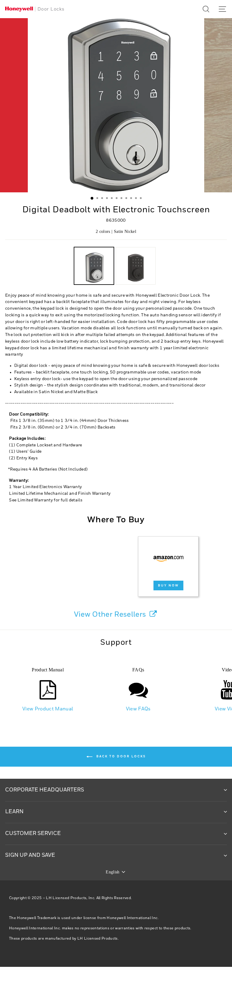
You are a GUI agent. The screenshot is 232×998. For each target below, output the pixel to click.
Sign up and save (30, 855)
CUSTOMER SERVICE (33, 833)
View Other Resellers (111, 614)
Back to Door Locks (120, 756)
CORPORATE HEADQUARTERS (44, 790)
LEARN (14, 811)
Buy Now (168, 585)
